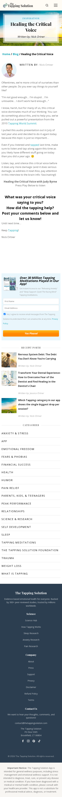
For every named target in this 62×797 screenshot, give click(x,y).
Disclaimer (31, 687)
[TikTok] (39, 740)
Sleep (6, 534)
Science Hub (31, 620)
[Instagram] (28, 740)
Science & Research (17, 519)
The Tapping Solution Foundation (30, 550)
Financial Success (16, 464)
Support (31, 674)
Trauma (8, 558)
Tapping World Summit (22, 123)
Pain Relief (10, 488)
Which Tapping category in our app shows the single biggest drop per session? (39, 404)
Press (31, 667)
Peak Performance (16, 503)
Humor (7, 480)
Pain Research (31, 646)
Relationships (13, 511)
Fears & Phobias (14, 456)
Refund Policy (31, 693)
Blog (16, 54)
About (31, 661)
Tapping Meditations (19, 542)
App (4, 441)
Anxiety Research (31, 639)
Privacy (31, 680)
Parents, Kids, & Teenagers (23, 495)
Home (6, 54)
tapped (34, 144)
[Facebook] (22, 740)
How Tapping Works (31, 626)
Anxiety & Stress (15, 433)
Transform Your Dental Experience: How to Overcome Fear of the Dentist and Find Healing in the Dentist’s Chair (39, 379)
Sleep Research (31, 633)
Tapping (13, 230)
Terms (31, 700)
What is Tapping (15, 573)
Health (7, 472)
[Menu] (55, 5)
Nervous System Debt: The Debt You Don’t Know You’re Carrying (37, 356)
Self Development (16, 527)
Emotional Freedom (18, 449)
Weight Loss (12, 566)
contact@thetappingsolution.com (31, 723)
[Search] (47, 5)
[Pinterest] (33, 740)
